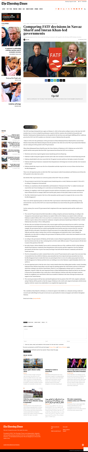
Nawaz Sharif (37, 322)
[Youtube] (76, 9)
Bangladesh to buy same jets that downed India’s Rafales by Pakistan (14, 158)
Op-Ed (24, 23)
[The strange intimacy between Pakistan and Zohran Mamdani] (77, 363)
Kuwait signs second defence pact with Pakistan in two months (14, 165)
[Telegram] (52, 80)
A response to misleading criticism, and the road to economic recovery (13, 50)
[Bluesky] (79, 9)
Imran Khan (30, 322)
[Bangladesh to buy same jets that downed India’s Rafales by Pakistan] (4, 159)
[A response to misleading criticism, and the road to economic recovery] (11, 36)
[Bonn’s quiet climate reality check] (33, 363)
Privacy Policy (52, 347)
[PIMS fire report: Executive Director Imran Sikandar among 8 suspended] (4, 137)
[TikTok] (66, 9)
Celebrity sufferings (15, 104)
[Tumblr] (69, 9)
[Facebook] (56, 9)
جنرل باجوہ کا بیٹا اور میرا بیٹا (13, 78)
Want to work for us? (56, 431)
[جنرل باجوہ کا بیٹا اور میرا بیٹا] (11, 66)
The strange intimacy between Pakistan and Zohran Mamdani (76, 370)
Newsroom (47, 404)
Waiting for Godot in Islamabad (51, 370)
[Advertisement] (11, 117)
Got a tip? (65, 426)
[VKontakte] (74, 9)
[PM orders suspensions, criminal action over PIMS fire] (4, 152)
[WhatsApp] (55, 80)
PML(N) (43, 322)
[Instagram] (61, 9)
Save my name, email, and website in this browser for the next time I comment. (44, 344)
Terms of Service (62, 347)
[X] (71, 9)
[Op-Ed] (24, 40)
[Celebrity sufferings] (11, 92)
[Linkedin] (63, 9)
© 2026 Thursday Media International (77, 450)
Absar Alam (18, 80)
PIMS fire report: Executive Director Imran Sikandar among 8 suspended (14, 136)
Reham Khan (18, 106)
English (28, 23)
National (25, 404)
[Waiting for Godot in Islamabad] (55, 363)
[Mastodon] (81, 9)
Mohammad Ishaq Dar (15, 54)
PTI (46, 322)
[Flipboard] (58, 9)
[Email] (61, 80)
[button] (84, 9)
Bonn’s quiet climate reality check (31, 370)
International (70, 373)
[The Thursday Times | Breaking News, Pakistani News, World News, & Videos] (14, 4)
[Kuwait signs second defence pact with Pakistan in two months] (4, 166)
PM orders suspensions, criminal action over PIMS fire (13, 151)
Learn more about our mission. (11, 444)
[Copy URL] (64, 80)
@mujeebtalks (36, 298)
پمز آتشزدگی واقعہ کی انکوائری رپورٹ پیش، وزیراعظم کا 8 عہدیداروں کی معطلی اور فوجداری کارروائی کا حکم (14, 144)
